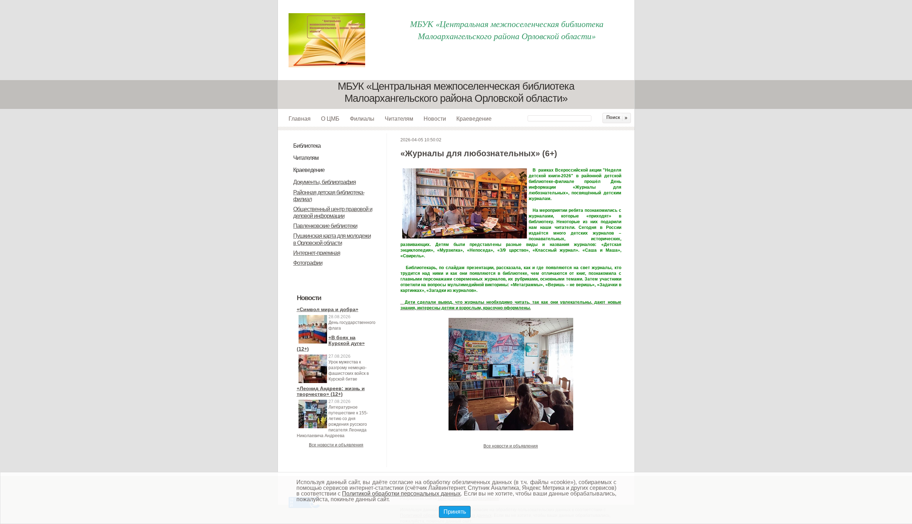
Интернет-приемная (316, 253)
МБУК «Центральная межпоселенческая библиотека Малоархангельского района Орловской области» (506, 29)
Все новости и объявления (336, 444)
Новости (435, 118)
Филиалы (362, 118)
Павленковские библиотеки (325, 226)
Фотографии (307, 263)
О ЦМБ (330, 118)
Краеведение (474, 118)
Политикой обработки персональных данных (401, 494)
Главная (300, 118)
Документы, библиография (324, 182)
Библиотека (307, 146)
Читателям (399, 118)
